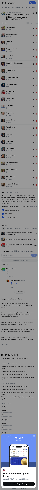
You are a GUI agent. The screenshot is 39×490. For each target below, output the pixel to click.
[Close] (34, 436)
